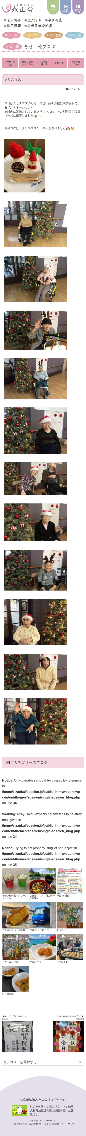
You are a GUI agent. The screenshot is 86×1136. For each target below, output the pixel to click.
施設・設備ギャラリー (27, 63)
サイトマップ (68, 1124)
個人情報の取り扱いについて (28, 1124)
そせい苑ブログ (75, 63)
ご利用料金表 (44, 63)
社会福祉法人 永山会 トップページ (43, 1099)
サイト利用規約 (51, 1124)
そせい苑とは (10, 63)
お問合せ (59, 63)
